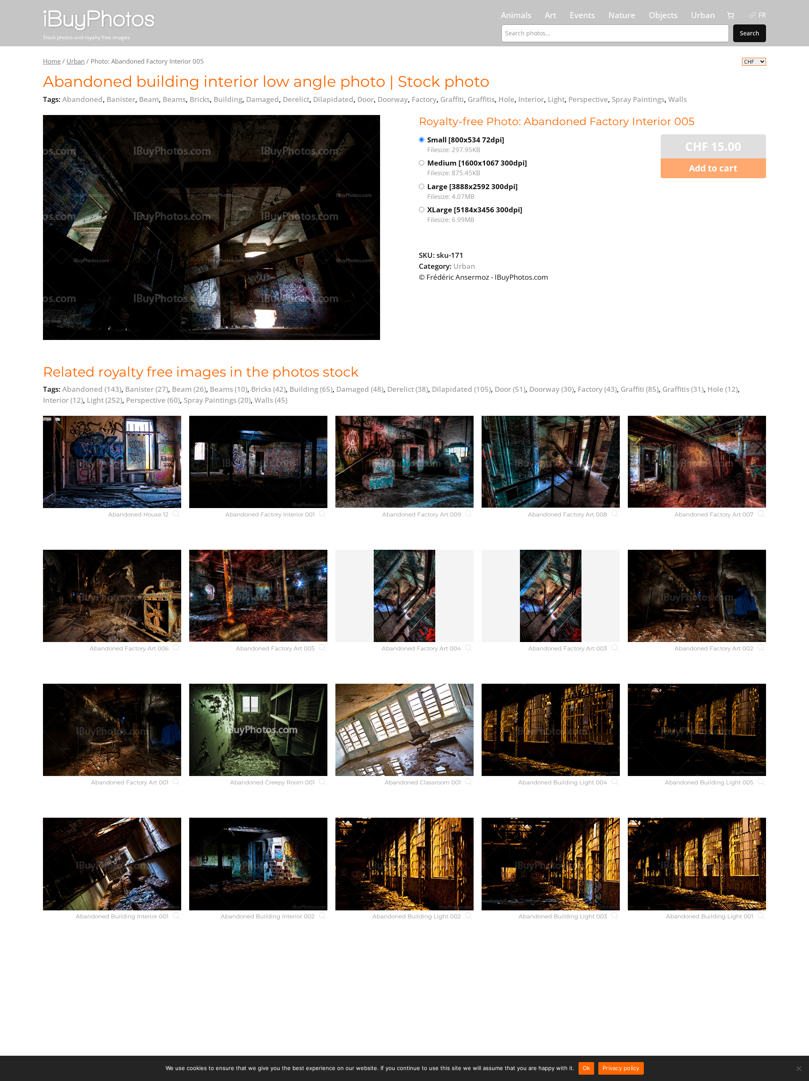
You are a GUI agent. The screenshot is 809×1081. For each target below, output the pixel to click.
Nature (621, 15)
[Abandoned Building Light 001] (697, 864)
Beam (189, 389)
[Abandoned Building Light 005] (697, 730)
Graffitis (683, 389)
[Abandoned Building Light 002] (404, 864)
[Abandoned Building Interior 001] (112, 864)
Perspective (153, 400)
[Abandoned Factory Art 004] (404, 596)
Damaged (359, 389)
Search (749, 33)
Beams (228, 389)
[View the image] (211, 227)
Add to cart (713, 168)
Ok (586, 1068)
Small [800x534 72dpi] (465, 144)
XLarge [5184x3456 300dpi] (474, 214)
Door (510, 389)
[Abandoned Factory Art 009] (404, 462)
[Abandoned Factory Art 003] (551, 596)
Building (310, 389)
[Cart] (730, 15)
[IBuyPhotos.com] (129, 20)
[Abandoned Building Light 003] (551, 864)
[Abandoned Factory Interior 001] (258, 462)
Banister (146, 389)
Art (550, 15)
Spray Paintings (217, 400)
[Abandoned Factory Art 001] (112, 730)
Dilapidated (461, 389)
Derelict (407, 389)
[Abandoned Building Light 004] (551, 730)
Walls (270, 400)
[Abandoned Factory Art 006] (112, 596)
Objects (663, 15)
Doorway (551, 389)
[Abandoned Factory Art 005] (258, 596)
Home (52, 61)
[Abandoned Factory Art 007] (697, 462)
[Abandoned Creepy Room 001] (258, 730)
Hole (722, 389)
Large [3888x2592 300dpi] (472, 191)
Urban (703, 15)
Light (104, 400)
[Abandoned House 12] (112, 462)
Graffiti (640, 389)
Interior (63, 400)
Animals (516, 15)
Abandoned (91, 389)
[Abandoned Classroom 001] (404, 730)
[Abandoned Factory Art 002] (697, 596)
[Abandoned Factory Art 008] (551, 462)
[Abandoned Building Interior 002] (258, 864)
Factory (597, 389)
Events (582, 15)
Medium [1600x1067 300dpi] (477, 167)
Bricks (268, 389)
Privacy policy (621, 1068)
